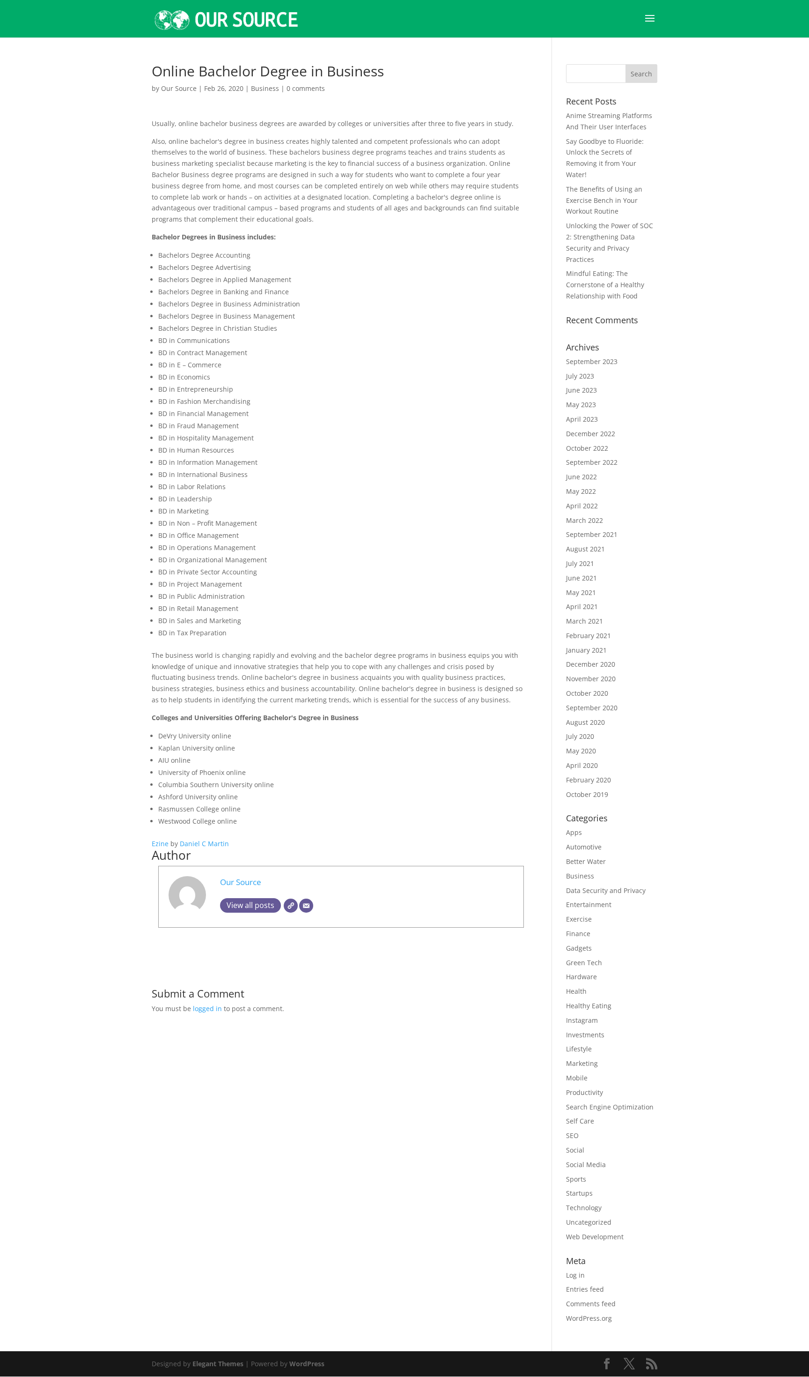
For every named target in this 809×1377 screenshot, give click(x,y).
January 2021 (586, 650)
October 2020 (587, 693)
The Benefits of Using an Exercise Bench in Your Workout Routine (604, 200)
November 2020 (591, 678)
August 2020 (585, 722)
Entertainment (588, 904)
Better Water (586, 861)
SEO (572, 1135)
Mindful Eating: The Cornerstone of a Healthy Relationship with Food (605, 284)
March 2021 (584, 621)
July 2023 (580, 376)
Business (265, 88)
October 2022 (587, 448)
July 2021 (580, 563)
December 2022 (590, 433)
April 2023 (582, 419)
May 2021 (581, 592)
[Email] (306, 906)
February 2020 (588, 779)
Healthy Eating (588, 1005)
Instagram (582, 1020)
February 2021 (588, 635)
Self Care (580, 1120)
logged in (207, 1008)
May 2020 (581, 750)
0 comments (306, 88)
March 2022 (584, 520)
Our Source (179, 88)
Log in (575, 1275)
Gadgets (579, 948)
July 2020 (580, 736)
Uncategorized (588, 1222)
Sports (576, 1179)
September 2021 (592, 534)
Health (576, 991)
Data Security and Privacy (606, 890)
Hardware (581, 976)
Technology (584, 1207)
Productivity (584, 1092)
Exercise (579, 919)
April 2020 (582, 765)
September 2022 (592, 462)
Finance (578, 933)
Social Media (586, 1164)
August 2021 (585, 548)
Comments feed (591, 1303)
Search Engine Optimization (610, 1106)
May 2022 (581, 491)
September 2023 (592, 361)
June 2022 (581, 476)
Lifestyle (579, 1048)
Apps (574, 832)
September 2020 (592, 707)
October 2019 (587, 794)
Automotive (584, 846)
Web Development (595, 1236)
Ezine (160, 843)
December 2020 (590, 664)
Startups (579, 1193)
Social (575, 1150)
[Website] (291, 906)
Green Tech (584, 962)
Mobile (577, 1077)
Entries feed (585, 1289)
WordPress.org (589, 1318)
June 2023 (581, 390)
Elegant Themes (217, 1363)
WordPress (306, 1363)
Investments (585, 1034)
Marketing (582, 1063)
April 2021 (582, 606)
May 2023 (581, 404)
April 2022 (582, 505)
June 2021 (581, 577)
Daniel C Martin (204, 843)
